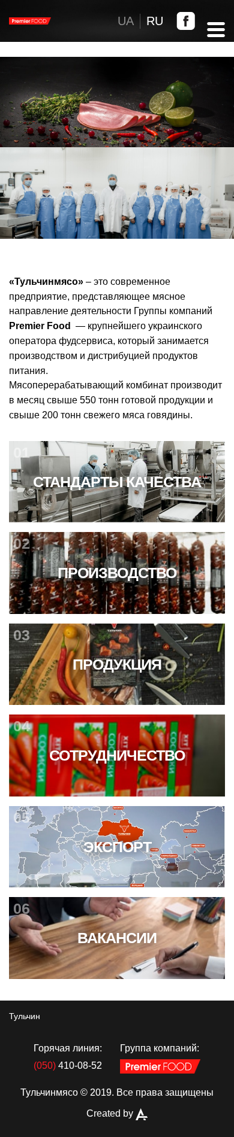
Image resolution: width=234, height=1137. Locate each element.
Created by (111, 1113)
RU (154, 21)
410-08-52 (68, 1065)
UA (126, 21)
